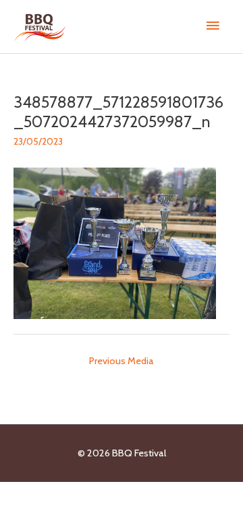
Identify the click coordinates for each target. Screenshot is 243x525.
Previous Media (121, 361)
